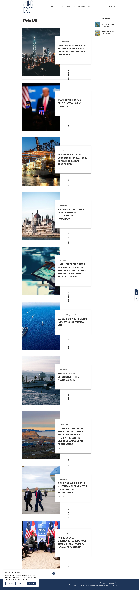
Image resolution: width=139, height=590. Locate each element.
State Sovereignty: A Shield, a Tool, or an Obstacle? (69, 103)
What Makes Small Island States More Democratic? (108, 25)
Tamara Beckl (63, 96)
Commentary (71, 6)
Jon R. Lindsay (63, 260)
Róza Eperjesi (63, 369)
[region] (21, 578)
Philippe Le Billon (64, 41)
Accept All (31, 583)
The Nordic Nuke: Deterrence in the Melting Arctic (68, 376)
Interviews (81, 6)
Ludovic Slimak (64, 424)
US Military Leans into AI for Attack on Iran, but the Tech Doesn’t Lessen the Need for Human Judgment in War (72, 270)
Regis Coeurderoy (65, 150)
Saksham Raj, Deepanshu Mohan (68, 315)
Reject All (21, 583)
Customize (10, 583)
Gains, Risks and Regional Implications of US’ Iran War (72, 322)
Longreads (59, 6)
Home (51, 6)
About (90, 6)
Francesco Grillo (64, 533)
